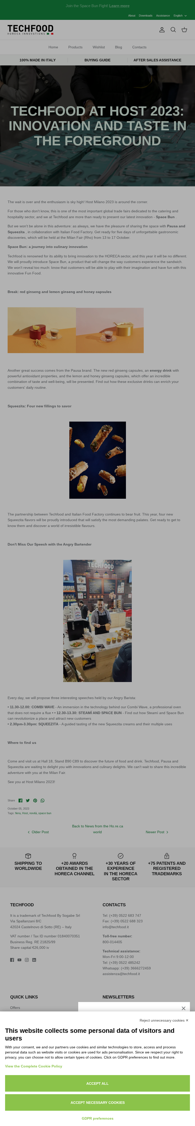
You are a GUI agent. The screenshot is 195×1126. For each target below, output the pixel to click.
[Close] (183, 1008)
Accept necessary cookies (98, 1103)
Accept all (97, 1083)
